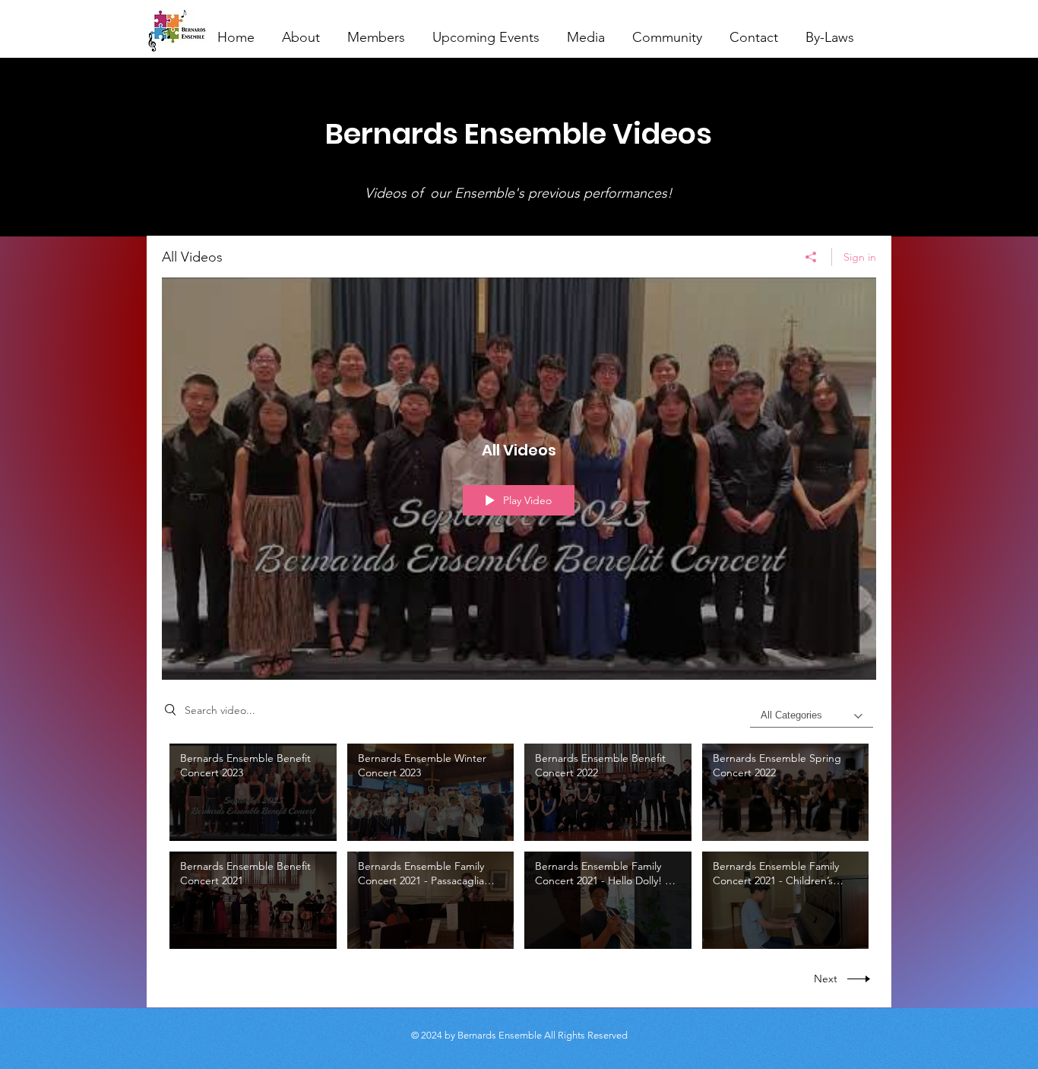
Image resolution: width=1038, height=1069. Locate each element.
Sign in (859, 257)
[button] (376, 30)
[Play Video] (252, 792)
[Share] (811, 257)
